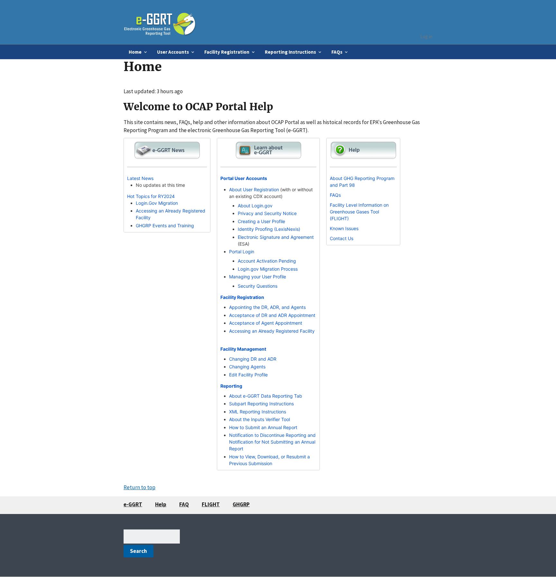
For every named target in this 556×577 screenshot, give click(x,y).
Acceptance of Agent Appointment (265, 323)
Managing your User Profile (257, 276)
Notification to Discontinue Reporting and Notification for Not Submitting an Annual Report (272, 441)
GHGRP (241, 504)
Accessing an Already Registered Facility (272, 331)
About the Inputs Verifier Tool (259, 419)
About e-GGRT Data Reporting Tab (265, 396)
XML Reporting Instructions (257, 411)
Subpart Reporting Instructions (261, 403)
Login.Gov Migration (157, 203)
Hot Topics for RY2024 (151, 196)
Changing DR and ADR (252, 359)
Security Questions (257, 286)
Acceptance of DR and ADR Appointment (272, 315)
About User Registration (254, 189)
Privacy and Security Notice (267, 213)
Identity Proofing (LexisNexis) (269, 229)
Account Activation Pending (267, 261)
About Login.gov (255, 205)
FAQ (184, 504)
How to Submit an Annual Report (263, 427)
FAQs (335, 195)
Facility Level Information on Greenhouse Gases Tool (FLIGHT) (359, 211)
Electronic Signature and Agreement (276, 237)
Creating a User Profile (261, 221)
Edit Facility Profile (248, 374)
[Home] (160, 22)
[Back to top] (538, 559)
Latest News (140, 178)
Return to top (139, 487)
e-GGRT (133, 504)
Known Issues (344, 228)
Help (160, 504)
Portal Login (241, 251)
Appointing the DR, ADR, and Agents (267, 307)
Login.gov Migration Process (268, 269)
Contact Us (341, 238)
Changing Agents (247, 366)
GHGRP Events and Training (165, 225)
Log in (426, 36)
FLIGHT (211, 504)
